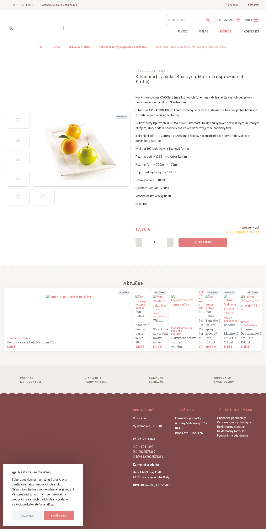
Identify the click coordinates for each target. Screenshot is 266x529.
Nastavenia (27, 515)
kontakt (251, 31)
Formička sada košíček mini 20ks (32, 342)
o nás (203, 31)
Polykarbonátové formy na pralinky (181, 331)
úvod (182, 31)
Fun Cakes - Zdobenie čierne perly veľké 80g (140, 327)
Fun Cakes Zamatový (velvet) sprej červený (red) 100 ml (211, 327)
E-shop (56, 47)
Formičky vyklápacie (18, 338)
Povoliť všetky (59, 515)
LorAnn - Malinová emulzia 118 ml (228, 333)
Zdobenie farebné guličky (140, 305)
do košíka (202, 242)
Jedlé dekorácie (158, 315)
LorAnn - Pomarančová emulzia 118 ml (249, 335)
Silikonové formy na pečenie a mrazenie (123, 47)
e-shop (226, 31)
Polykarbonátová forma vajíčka (181, 342)
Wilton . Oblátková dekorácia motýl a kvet (158, 331)
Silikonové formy (79, 47)
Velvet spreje (210, 306)
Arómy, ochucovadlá (228, 319)
